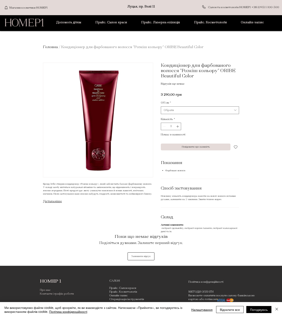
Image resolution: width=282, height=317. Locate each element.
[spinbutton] (171, 126)
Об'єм (166, 102)
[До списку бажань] (235, 147)
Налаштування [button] (202, 309)
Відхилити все (230, 309)
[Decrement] (163, 126)
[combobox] (200, 110)
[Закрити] (276, 309)
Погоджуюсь (259, 309)
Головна (50, 47)
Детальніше (52, 201)
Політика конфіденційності (68, 311)
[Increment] (178, 126)
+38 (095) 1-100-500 (265, 7)
